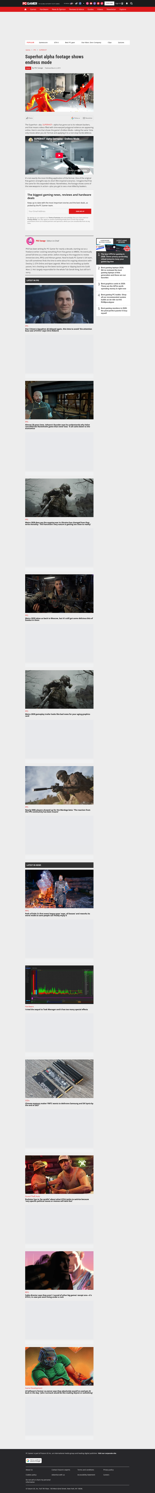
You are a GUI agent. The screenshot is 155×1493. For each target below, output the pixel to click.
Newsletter (111, 9)
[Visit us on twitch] (94, 3)
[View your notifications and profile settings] (127, 3)
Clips (110, 42)
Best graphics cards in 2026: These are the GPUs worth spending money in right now (113, 286)
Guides (91, 9)
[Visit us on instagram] (87, 3)
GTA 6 (56, 42)
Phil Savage (38, 68)
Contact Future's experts (61, 1470)
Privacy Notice (32, 219)
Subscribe (109, 3)
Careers (106, 1475)
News (28, 68)
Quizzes (121, 42)
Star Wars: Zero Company (91, 42)
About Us (29, 1470)
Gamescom (43, 42)
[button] (131, 3)
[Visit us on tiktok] (102, 3)
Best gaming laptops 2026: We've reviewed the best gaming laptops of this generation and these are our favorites (113, 273)
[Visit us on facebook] (80, 3)
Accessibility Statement (86, 1475)
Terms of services (55, 218)
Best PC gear (70, 42)
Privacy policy (108, 1470)
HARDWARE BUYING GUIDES (105, 241)
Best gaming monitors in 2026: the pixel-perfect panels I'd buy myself (114, 310)
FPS (34, 50)
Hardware (44, 9)
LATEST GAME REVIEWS (121, 241)
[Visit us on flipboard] (98, 3)
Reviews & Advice (76, 9)
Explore (123, 9)
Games (33, 9)
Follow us (77, 118)
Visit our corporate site (107, 1453)
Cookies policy (31, 1475)
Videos (100, 9)
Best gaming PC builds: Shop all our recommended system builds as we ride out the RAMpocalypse (113, 298)
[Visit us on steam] (76, 3)
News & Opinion (59, 9)
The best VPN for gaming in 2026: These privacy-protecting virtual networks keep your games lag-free (114, 258)
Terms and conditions (86, 1470)
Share (31, 118)
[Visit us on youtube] (91, 3)
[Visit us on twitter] (83, 3)
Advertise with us (58, 1475)
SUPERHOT (43, 50)
